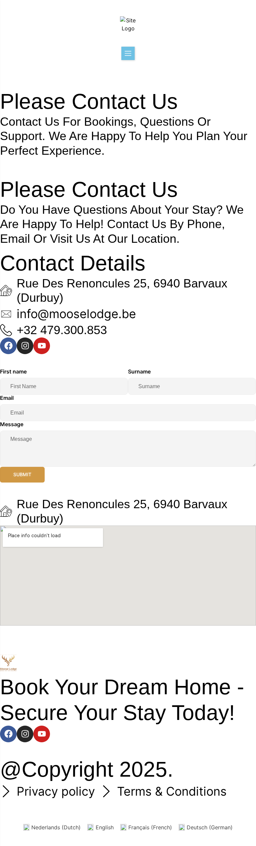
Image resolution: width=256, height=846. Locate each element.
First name (13, 371)
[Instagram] (25, 345)
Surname (139, 371)
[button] (128, 53)
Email (7, 398)
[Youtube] (41, 345)
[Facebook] (8, 345)
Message (11, 424)
